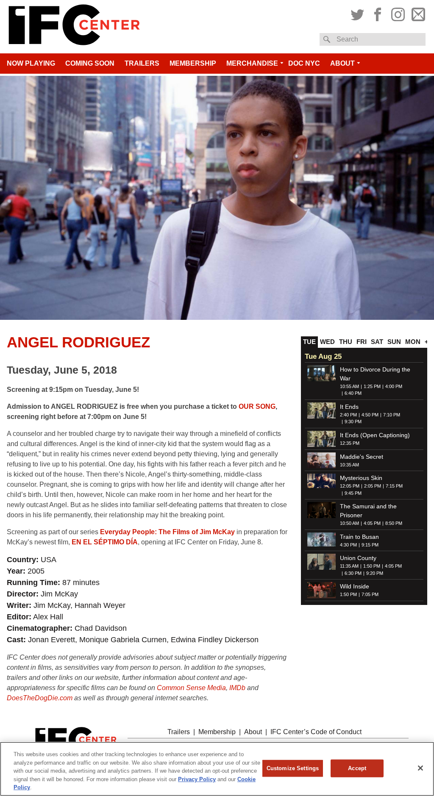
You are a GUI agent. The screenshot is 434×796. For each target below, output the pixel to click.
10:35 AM (349, 464)
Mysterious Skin (361, 477)
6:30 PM (353, 573)
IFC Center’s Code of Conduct (316, 731)
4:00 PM (393, 386)
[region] (217, 769)
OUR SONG (257, 406)
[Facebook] (377, 13)
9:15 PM (370, 544)
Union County (358, 558)
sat (377, 341)
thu (345, 341)
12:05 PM (349, 485)
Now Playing (31, 63)
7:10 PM (391, 414)
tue (309, 341)
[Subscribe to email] (417, 13)
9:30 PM (353, 421)
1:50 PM (371, 566)
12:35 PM (349, 443)
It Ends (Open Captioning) (375, 435)
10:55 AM (349, 386)
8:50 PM (393, 523)
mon (412, 341)
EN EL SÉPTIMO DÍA (105, 542)
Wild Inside (354, 586)
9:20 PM (374, 573)
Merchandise (252, 63)
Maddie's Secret (361, 456)
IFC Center (74, 26)
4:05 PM (372, 523)
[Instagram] (398, 13)
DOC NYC (304, 63)
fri (361, 341)
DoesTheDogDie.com (39, 698)
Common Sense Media (191, 687)
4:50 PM (370, 414)
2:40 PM (348, 414)
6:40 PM (353, 393)
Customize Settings (293, 768)
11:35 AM (349, 566)
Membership (193, 63)
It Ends (349, 406)
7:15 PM (394, 485)
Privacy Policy (197, 779)
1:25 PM (372, 386)
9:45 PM (353, 493)
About (342, 63)
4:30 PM (348, 544)
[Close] (420, 768)
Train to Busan (359, 536)
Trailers (142, 63)
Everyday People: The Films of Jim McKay (167, 531)
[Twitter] (358, 13)
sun (394, 341)
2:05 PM (372, 485)
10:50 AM (349, 523)
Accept (357, 768)
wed (327, 341)
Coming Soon (89, 63)
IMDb (237, 687)
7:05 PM (370, 594)
